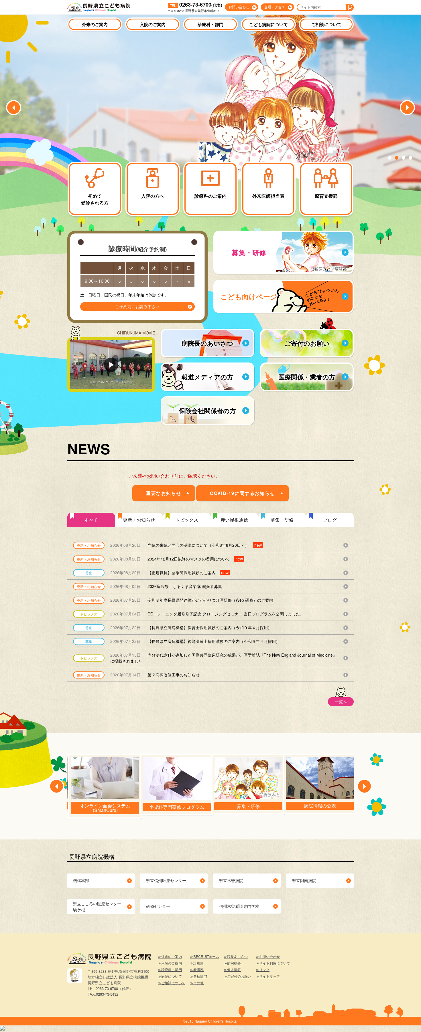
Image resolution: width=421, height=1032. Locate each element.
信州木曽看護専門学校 (239, 906)
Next (407, 107)
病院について (171, 976)
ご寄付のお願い (239, 976)
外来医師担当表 (268, 196)
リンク (264, 969)
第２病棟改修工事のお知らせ (155, 675)
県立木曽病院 (231, 880)
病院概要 (234, 962)
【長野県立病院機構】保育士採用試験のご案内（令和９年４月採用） (191, 627)
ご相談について (326, 24)
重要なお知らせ (163, 493)
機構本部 (81, 880)
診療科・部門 (210, 24)
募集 (88, 572)
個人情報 (234, 969)
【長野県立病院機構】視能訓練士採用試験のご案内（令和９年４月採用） (195, 641)
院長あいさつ (237, 956)
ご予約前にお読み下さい (137, 306)
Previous (13, 107)
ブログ (330, 519)
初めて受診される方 (95, 199)
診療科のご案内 (210, 196)
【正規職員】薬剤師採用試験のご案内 (169, 572)
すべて (91, 519)
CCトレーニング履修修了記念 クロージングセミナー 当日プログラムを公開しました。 (207, 614)
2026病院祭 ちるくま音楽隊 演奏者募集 (166, 586)
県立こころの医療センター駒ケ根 (97, 906)
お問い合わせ (239, 6)
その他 (198, 982)
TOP (407, 1019)
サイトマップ (269, 976)
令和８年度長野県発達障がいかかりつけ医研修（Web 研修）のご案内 (191, 600)
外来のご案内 (95, 24)
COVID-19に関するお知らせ (242, 493)
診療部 (198, 962)
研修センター (158, 906)
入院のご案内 (153, 24)
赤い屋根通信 (234, 519)
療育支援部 (326, 196)
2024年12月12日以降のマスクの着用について (176, 559)
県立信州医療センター (166, 880)
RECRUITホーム (206, 956)
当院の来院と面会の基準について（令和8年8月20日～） (186, 545)
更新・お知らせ (139, 519)
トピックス (186, 519)
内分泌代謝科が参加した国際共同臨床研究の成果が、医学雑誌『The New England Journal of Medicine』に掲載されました (223, 658)
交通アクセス (274, 6)
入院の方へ (152, 196)
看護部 (198, 969)
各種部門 (200, 976)
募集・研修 (282, 519)
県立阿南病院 (304, 880)
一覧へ (341, 701)
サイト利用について (274, 962)
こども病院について (268, 24)
